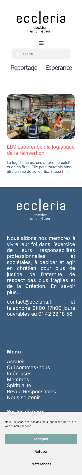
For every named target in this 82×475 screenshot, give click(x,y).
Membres (18, 379)
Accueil (15, 361)
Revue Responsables (31, 391)
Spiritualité (19, 385)
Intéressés (19, 373)
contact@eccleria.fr (39, 302)
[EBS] (41, 96)
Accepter (41, 439)
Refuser (41, 451)
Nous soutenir (23, 397)
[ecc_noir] (41, 7)
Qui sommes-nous (28, 367)
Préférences (41, 464)
